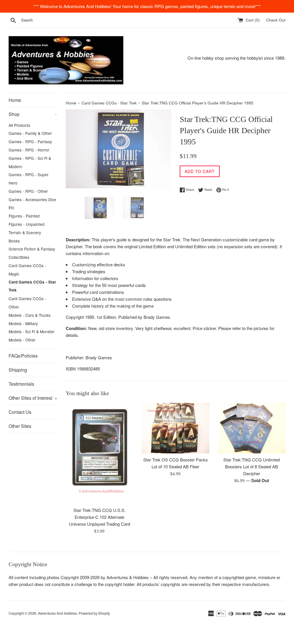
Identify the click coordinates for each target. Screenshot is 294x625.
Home (15, 100)
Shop (33, 114)
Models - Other (22, 340)
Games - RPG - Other (28, 191)
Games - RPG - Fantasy (30, 141)
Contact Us (20, 412)
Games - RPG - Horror (29, 150)
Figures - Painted (24, 216)
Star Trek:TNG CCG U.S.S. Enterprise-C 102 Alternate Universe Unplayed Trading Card (99, 517)
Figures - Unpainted (27, 224)
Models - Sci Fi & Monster (32, 331)
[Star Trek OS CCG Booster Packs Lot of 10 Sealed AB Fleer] (175, 428)
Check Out (275, 20)
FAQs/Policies (23, 355)
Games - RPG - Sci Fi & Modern (30, 162)
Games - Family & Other (30, 133)
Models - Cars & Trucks (30, 315)
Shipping (18, 369)
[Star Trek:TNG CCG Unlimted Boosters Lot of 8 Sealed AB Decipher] (251, 428)
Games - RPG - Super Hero (29, 179)
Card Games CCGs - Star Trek (32, 286)
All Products (19, 125)
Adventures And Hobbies (57, 613)
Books (14, 241)
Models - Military (23, 323)
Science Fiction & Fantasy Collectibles (32, 253)
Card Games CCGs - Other (27, 303)
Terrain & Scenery (25, 232)
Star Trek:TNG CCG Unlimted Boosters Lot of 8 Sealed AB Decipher (251, 466)
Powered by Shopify (94, 613)
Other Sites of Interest (33, 398)
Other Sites (20, 426)
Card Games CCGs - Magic (27, 270)
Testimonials (21, 384)
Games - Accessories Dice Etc (32, 204)
